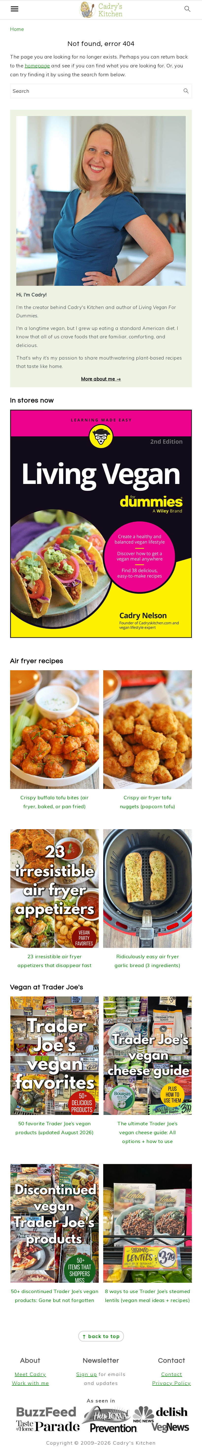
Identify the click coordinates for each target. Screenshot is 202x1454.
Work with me (30, 1383)
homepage (37, 65)
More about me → (101, 379)
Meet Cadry (30, 1374)
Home (17, 29)
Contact (171, 1374)
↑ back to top (101, 1336)
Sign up (86, 1374)
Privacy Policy (171, 1383)
